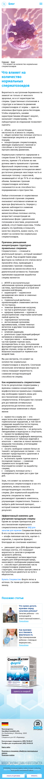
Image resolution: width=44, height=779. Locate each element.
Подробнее (24, 621)
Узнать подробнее (13, 776)
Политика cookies (8, 755)
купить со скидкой (22, 691)
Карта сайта (6, 747)
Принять (34, 776)
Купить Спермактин (11, 579)
